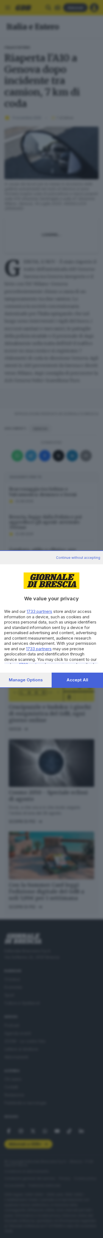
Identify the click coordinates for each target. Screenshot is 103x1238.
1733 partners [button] (39, 611)
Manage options (26, 679)
